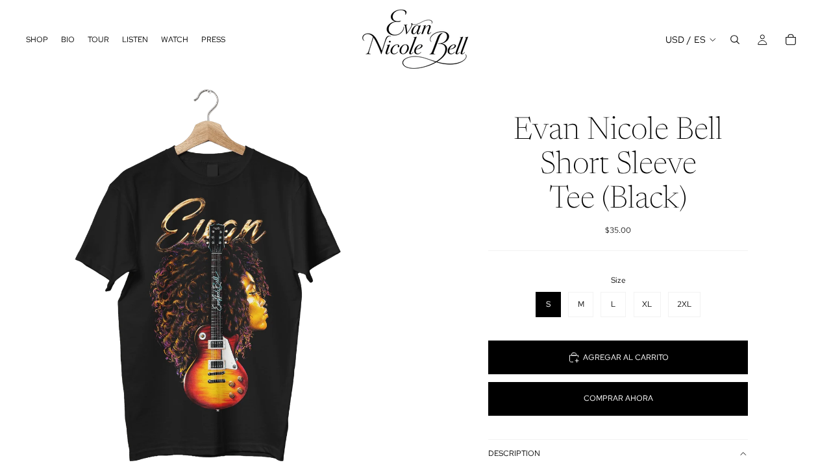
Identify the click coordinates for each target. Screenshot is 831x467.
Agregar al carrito (626, 357)
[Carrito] (790, 39)
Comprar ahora (618, 398)
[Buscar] (735, 39)
